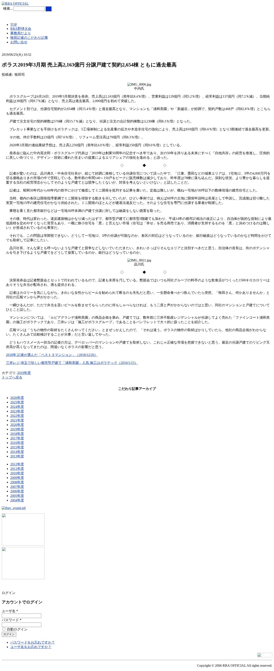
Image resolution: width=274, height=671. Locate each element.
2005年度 (17, 496)
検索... (8, 8)
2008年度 (17, 482)
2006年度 (17, 491)
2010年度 (17, 473)
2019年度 (24, 373)
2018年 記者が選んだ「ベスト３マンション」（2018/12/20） (52, 355)
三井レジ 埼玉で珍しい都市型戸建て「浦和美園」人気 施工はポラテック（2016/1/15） (72, 363)
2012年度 (17, 464)
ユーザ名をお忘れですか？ (30, 647)
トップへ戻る (12, 377)
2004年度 (17, 500)
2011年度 (17, 468)
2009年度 (17, 478)
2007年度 (17, 487)
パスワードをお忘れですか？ (32, 642)
